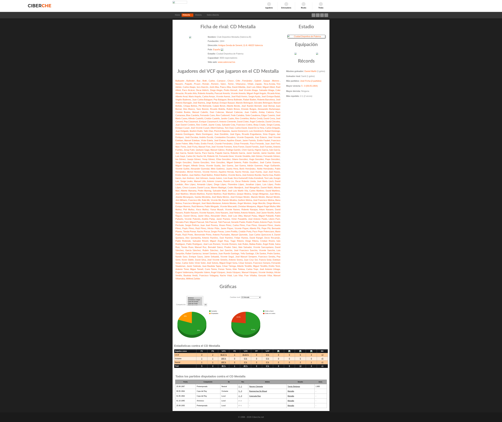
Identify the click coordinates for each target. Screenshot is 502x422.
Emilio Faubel (263, 140)
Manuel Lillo (200, 181)
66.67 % (224, 355)
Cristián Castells (212, 118)
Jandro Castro (227, 118)
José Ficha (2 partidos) (310, 81)
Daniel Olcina (190, 216)
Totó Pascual (224, 222)
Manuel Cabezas (234, 112)
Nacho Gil (201, 156)
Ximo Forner (238, 147)
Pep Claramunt (191, 122)
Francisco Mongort (191, 203)
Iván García (274, 150)
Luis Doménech (256, 131)
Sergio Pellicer (192, 225)
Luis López (268, 184)
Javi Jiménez (188, 178)
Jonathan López (253, 184)
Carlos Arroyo (208, 96)
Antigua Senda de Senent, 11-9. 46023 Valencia (240, 45)
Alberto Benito (233, 106)
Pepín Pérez (188, 228)
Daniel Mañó (267, 187)
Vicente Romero (229, 244)
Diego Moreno (273, 203)
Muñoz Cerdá (256, 118)
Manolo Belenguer (244, 103)
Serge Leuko (186, 181)
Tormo (231, 84)
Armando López (204, 184)
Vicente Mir (216, 200)
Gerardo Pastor (238, 222)
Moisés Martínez (197, 194)
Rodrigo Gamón (233, 150)
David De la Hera (256, 128)
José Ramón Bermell (251, 106)
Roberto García (238, 153)
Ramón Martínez (213, 194)
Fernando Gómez (272, 156)
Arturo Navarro (266, 209)
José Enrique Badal (270, 96)
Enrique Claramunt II (208, 122)
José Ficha (192, 147)
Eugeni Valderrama (184, 272)
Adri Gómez (257, 156)
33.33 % (246, 355)
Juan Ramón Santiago (228, 253)
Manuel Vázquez (249, 272)
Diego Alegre (216, 90)
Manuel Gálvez (217, 150)
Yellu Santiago (247, 253)
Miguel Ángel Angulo (256, 93)
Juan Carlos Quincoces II (261, 235)
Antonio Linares (214, 181)
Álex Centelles (242, 118)
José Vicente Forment (221, 147)
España (216, 49)
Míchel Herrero (194, 172)
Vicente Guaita (213, 165)
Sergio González (183, 162)
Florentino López (236, 184)
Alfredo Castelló (195, 118)
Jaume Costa (214, 125)
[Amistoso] (195, 298)
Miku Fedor (194, 143)
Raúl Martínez (229, 194)
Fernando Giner (226, 156)
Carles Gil (191, 156)
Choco (230, 81)
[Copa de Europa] (195, 302)
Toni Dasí (229, 128)
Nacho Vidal (226, 275)
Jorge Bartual (212, 103)
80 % (224, 366)
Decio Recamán (272, 238)
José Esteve (220, 140)
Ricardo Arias (273, 93)
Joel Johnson (202, 178)
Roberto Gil (212, 156)
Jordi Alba (214, 87)
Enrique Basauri (227, 103)
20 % (246, 366)
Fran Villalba (250, 275)
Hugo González (256, 159)
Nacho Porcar (203, 231)
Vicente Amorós (238, 93)
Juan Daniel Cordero (185, 125)
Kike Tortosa (239, 269)
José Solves (212, 263)
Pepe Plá (266, 228)
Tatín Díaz (208, 131)
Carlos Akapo (189, 87)
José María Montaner (211, 203)
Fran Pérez (251, 225)
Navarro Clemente (256, 386)
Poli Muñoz (188, 209)
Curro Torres (211, 269)
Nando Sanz (181, 257)
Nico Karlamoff (240, 178)
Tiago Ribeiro (237, 241)
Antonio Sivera (236, 260)
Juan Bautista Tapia (211, 266)
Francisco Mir (194, 200)
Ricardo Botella (217, 109)
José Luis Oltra (235, 216)
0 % (267, 355)
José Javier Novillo (265, 213)
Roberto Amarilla (205, 93)
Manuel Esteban (192, 140)
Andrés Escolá (206, 137)
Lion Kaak (228, 178)
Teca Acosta (269, 84)
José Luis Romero (211, 244)
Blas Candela (192, 115)
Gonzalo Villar (265, 275)
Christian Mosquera (247, 206)
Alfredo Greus (197, 165)
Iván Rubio (243, 244)
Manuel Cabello (200, 112)
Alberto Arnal (181, 96)
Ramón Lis (228, 181)
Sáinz (224, 84)
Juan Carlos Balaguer (202, 100)
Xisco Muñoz (202, 209)
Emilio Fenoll (207, 143)
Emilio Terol (274, 266)
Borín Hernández (247, 169)
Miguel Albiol (269, 87)
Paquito (189, 84)
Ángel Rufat (268, 244)
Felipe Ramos (241, 238)
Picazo (197, 84)
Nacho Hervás (242, 172)
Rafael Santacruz (193, 253)
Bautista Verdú (191, 275)
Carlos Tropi (252, 269)
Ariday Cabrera (266, 112)
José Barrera (199, 103)
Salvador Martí (219, 191)
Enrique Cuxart (182, 128)
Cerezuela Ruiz (255, 396)
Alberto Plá (255, 228)
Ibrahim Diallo (196, 131)
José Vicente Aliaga (248, 90)
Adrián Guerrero (255, 165)
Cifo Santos (260, 253)
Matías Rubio (255, 244)
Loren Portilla (231, 231)
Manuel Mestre (273, 197)
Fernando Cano (207, 115)
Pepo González (272, 159)
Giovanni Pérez (265, 225)
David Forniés (252, 147)
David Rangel (256, 238)
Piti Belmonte (205, 106)
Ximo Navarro (221, 213)
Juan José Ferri (272, 143)
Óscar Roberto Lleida (245, 181)
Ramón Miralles (229, 200)
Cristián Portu (245, 231)
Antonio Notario (248, 213)
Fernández (247, 81)
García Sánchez (193, 250)
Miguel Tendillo (260, 266)
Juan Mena (275, 194)
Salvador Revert (200, 241)
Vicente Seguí (227, 257)
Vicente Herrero (209, 172)
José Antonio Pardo (257, 219)
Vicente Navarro (206, 213)
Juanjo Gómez (194, 159)
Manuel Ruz (200, 247)
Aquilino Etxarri (234, 140)
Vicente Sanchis (267, 250)
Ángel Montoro (244, 203)
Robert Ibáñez (220, 175)
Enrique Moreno (182, 206)
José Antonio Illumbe (251, 175)
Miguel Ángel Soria (228, 263)
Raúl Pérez (200, 228)
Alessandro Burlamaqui (269, 109)
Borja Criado (259, 125)
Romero (215, 84)
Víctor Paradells (239, 219)
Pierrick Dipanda (222, 131)
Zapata (258, 84)
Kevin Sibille (188, 260)
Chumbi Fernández (224, 143)
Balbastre (180, 81)
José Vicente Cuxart (200, 128)
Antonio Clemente (227, 122)
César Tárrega (229, 266)
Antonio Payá (266, 222)
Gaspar (267, 81)
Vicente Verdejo (265, 272)
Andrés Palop (208, 219)
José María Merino (220, 197)
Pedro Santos (273, 253)
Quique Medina (244, 194)
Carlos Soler (188, 263)
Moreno (276, 81)
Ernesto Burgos (248, 109)
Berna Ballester (235, 100)
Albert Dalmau (217, 128)
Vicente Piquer (241, 228)
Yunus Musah (216, 209)
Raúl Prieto (187, 235)
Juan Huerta (256, 172)
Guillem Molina (245, 200)
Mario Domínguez (204, 134)
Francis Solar (265, 260)
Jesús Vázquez (233, 272)
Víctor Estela (207, 140)
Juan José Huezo (271, 172)
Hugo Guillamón (272, 165)
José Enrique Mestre (240, 197)
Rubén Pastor (252, 222)
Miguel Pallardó (266, 216)
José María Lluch (265, 181)
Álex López (190, 184)
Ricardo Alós (191, 93)
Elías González (223, 159)
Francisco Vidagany (208, 275)
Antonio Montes (229, 203)
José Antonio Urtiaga (270, 269)
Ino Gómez (180, 159)
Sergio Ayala (254, 96)
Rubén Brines (233, 109)
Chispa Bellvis (190, 106)
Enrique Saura (196, 257)
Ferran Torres (224, 269)
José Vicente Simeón (217, 260)
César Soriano (245, 263)
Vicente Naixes (232, 209)
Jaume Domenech (239, 131)
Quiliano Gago (202, 150)
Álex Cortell (201, 125)
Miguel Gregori (182, 165)
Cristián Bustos (182, 112)
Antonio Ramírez (210, 238)
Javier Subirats (194, 266)
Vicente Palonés (192, 219)
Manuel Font (204, 147)
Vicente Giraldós (242, 156)
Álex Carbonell (223, 115)
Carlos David (241, 128)
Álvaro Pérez (225, 225)
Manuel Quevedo (239, 235)
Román (206, 84)
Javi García (180, 153)
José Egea (235, 134)
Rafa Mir (206, 200)
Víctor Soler (200, 263)
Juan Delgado (182, 131)
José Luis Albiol (253, 87)
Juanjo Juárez (215, 178)
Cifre (238, 81)
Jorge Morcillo (259, 203)
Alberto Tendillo (244, 266)
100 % (223, 359)
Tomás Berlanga (294, 386)
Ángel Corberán (257, 122)
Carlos (212, 81)
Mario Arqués (195, 96)
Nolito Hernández (265, 169)
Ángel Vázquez (218, 272)
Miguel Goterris (234, 162)
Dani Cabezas (217, 112)
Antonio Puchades (221, 235)
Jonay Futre (189, 150)
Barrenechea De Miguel (258, 391)
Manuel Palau (250, 216)
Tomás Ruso (187, 247)
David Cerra (269, 118)
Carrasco (221, 81)
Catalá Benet (219, 106)
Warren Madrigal (218, 187)
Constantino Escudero (225, 137)
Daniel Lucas (203, 187)
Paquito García (222, 153)
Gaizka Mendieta (202, 197)
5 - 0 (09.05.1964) (309, 86)
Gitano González (240, 159)
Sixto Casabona (252, 115)
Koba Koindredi (256, 178)
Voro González (218, 162)
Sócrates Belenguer (263, 103)
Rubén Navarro (191, 213)
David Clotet (243, 122)
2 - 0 (240, 396)
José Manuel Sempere (246, 257)
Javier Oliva (203, 216)
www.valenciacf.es (226, 62)
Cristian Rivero (267, 241)
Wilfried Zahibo (193, 279)
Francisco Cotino (244, 125)
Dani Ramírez (226, 238)
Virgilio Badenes (183, 100)
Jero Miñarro (181, 200)
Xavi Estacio (261, 137)
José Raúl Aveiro (239, 96)
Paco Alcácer (188, 90)
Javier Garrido (253, 153)
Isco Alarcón (202, 87)
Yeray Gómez (208, 159)
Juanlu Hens (232, 169)
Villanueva (241, 84)
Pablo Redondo (183, 241)
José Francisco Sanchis (245, 250)
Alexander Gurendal (200, 169)
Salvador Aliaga (266, 90)
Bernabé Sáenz (215, 247)
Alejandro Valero (202, 272)
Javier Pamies (223, 219)
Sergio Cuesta (273, 125)
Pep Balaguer (220, 100)
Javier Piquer (227, 228)
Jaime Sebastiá (211, 257)
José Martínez (182, 194)
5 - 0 (240, 391)
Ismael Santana (210, 253)
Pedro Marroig (204, 191)
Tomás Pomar (189, 231)
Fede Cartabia (237, 115)
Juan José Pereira (209, 225)
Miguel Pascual (197, 222)
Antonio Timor (182, 269)
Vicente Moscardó (228, 206)
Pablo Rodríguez (194, 244)
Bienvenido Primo (203, 235)
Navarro (179, 84)
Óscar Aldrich (202, 90)
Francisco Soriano (261, 263)
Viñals (250, 84)
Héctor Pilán (213, 228)
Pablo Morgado (212, 206)
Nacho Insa (268, 175)
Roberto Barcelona (266, 100)
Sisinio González (201, 162)
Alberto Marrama (188, 191)
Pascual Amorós (222, 93)
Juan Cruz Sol (251, 260)
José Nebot (234, 213)
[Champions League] (195, 300)
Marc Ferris (180, 147)
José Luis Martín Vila (238, 191)
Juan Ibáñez (195, 175)
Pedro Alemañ (230, 90)
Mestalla (291, 391)
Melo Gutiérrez (218, 169)
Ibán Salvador (245, 247)
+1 (322, 362)
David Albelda (238, 87)
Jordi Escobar (191, 137)
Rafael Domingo (272, 131)
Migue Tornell (196, 269)
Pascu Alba (225, 87)
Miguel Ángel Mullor (266, 206)
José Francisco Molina (263, 200)
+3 (322, 355)
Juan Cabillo (250, 112)
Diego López (220, 184)
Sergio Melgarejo (260, 194)
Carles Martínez (256, 191)
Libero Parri (274, 219)
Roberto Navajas (249, 209)
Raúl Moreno (198, 206)
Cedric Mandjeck (235, 187)
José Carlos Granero (270, 162)
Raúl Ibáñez (207, 175)
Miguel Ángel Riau (219, 241)
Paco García (208, 153)
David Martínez (273, 191)
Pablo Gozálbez (250, 162)
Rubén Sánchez (210, 250)
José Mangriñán (251, 187)
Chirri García (248, 150)
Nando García (194, 153)
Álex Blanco (189, 109)
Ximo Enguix (269, 134)
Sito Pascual (211, 222)
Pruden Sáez (230, 247)
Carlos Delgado (272, 128)
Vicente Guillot (182, 169)
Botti (204, 81)
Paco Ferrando (257, 143)
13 (300, 366)
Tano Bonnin (202, 109)
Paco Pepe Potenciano (263, 231)
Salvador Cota (228, 125)
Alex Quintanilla (193, 238)
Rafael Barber (249, 100)
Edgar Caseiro (268, 115)
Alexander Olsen (219, 216)
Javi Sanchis (226, 250)
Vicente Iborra (234, 175)
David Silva (200, 260)
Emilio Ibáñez (181, 175)
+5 (322, 359)
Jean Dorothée (221, 134)
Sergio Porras (217, 231)
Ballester (190, 81)
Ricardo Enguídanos (251, 134)
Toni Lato (268, 178)
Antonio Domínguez (184, 134)
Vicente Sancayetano (263, 247)
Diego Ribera (251, 241)
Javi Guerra (227, 165)
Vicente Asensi (223, 96)
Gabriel (258, 81)
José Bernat (269, 106)
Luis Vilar (238, 275)
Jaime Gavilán (268, 153)
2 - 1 (240, 386)
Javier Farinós (249, 140)
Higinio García (261, 150)
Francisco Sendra (266, 257)
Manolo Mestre (258, 197)
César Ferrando (241, 143)
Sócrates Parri (182, 222)
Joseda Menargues (184, 197)
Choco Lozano (189, 187)
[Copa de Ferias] (195, 303)
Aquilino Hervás (226, 172)
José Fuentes (266, 147)
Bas (199, 81)
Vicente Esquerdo (245, 137)
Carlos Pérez (239, 225)
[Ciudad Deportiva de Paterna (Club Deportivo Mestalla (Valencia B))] (306, 36)
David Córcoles (273, 122)
